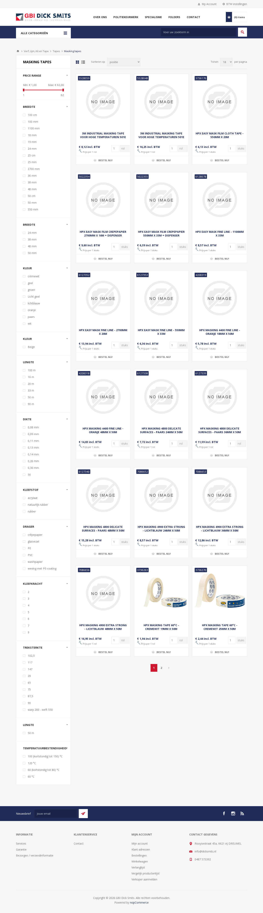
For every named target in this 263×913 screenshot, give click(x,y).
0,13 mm (33, 447)
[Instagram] (233, 813)
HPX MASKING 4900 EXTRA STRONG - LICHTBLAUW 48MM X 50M (103, 627)
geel (30, 283)
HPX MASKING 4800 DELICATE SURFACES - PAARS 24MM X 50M (161, 430)
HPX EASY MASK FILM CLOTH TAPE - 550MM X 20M (220, 135)
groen (31, 290)
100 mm (33, 121)
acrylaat (33, 498)
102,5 (31, 655)
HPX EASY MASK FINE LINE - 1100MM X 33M (219, 233)
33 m (31, 390)
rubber (32, 511)
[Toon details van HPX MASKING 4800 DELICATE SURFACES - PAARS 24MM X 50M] (161, 396)
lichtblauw (34, 303)
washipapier (35, 562)
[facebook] (224, 813)
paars (31, 317)
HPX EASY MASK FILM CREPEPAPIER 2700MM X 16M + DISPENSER (103, 233)
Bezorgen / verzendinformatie (34, 855)
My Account (209, 4)
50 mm (32, 202)
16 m (31, 377)
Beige (31, 347)
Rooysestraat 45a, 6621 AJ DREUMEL (218, 843)
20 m (31, 384)
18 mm (32, 135)
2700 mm (34, 169)
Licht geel (34, 296)
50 (29, 474)
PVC (30, 555)
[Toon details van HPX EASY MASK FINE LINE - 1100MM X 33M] (219, 199)
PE (29, 548)
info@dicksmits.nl (205, 851)
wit (29, 323)
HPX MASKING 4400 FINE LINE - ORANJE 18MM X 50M (219, 332)
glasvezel (33, 541)
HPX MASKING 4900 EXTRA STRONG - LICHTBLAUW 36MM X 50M (219, 528)
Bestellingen (139, 855)
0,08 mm (33, 427)
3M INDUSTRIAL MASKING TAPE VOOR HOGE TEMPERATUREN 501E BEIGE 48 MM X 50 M (161, 137)
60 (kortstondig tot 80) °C (43, 770)
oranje (32, 310)
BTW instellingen (236, 4)
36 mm (32, 175)
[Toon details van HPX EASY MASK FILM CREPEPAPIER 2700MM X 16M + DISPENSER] (103, 199)
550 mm (33, 209)
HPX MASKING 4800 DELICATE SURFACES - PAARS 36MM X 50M (219, 430)
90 (29, 703)
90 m (31, 404)
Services (21, 843)
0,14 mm (33, 454)
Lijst (83, 62)
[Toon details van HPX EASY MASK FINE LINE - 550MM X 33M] (161, 298)
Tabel (77, 62)
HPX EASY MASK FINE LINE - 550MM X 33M (161, 332)
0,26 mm (33, 461)
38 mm (32, 182)
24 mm (32, 148)
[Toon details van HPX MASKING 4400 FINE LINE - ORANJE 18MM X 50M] (219, 298)
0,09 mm (33, 434)
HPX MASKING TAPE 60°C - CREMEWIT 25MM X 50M (219, 627)
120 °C (32, 763)
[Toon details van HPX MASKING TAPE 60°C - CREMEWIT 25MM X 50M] (219, 593)
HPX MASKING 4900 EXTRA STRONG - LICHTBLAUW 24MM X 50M (161, 528)
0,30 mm (33, 468)
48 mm (32, 189)
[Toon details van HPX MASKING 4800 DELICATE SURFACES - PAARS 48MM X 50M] (103, 494)
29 (29, 676)
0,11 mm (33, 441)
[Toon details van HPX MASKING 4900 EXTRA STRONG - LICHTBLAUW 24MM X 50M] (161, 494)
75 (29, 689)
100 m (32, 370)
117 (30, 662)
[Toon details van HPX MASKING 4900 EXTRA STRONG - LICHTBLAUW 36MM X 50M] (219, 494)
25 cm (31, 155)
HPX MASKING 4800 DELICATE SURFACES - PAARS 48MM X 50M (103, 528)
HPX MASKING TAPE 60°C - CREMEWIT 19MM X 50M (161, 627)
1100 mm (34, 128)
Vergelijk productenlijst (146, 873)
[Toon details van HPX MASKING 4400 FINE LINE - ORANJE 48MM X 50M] (103, 396)
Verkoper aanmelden (144, 879)
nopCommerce (139, 902)
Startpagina (18, 51)
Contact (79, 843)
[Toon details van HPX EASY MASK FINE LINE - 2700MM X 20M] (103, 298)
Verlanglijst (138, 867)
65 (29, 682)
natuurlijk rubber (38, 504)
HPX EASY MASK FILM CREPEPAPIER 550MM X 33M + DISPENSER (161, 233)
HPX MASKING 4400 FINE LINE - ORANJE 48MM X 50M (103, 430)
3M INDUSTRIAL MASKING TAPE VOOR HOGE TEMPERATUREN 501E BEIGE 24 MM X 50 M (103, 137)
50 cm (31, 196)
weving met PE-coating (42, 568)
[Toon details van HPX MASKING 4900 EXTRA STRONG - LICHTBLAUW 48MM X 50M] (103, 593)
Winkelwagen (140, 861)
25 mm (32, 162)
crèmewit (33, 276)
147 (30, 669)
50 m (31, 397)
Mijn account (140, 843)
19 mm (32, 142)
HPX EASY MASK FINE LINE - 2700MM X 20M (103, 332)
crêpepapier (35, 535)
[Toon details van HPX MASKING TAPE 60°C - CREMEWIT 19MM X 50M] (161, 593)
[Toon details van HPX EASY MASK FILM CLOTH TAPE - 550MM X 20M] (219, 101)
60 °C (31, 776)
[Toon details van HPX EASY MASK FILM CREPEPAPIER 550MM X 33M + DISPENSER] (161, 199)
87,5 (30, 696)
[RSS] (242, 813)
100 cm (32, 115)
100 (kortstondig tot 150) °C (45, 756)
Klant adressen (141, 849)
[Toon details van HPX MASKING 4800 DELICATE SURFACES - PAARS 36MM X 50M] (219, 396)
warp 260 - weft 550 (40, 709)
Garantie (21, 849)
